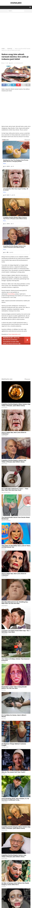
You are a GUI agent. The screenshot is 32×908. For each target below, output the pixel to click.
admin (11, 63)
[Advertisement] (16, 31)
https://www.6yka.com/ (14, 334)
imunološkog (11, 294)
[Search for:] (16, 10)
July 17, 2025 (5, 63)
